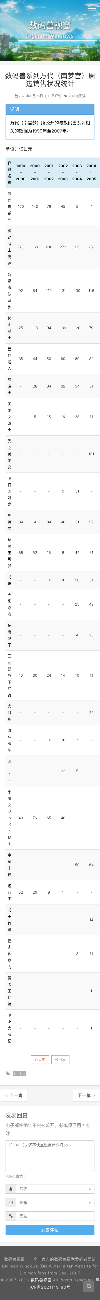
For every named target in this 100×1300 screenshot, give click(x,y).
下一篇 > (86, 1095)
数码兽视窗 (41, 1280)
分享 (62, 1060)
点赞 (41, 1060)
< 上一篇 (13, 1095)
